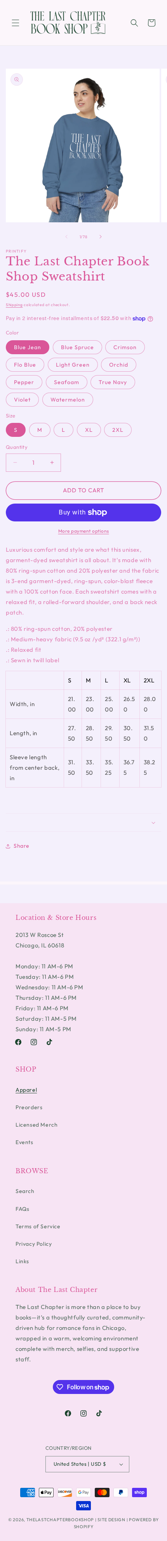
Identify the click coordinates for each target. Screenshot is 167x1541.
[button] (15, 22)
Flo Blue (25, 364)
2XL (118, 429)
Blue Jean (27, 347)
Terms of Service (38, 1226)
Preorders (29, 1107)
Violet (22, 399)
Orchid (118, 364)
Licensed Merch (36, 1124)
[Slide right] (100, 236)
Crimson (125, 347)
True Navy (113, 382)
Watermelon (67, 399)
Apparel (26, 1089)
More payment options (83, 531)
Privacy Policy (34, 1243)
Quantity (17, 447)
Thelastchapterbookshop (60, 1519)
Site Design (111, 1519)
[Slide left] (66, 236)
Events (24, 1142)
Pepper (24, 382)
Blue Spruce (77, 347)
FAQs (22, 1208)
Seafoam (66, 382)
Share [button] (22, 845)
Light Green (73, 364)
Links (22, 1261)
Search (25, 1191)
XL (89, 429)
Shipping (14, 304)
